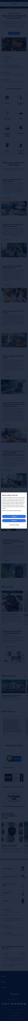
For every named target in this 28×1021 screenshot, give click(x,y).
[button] (24, 480)
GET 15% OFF (12, 523)
